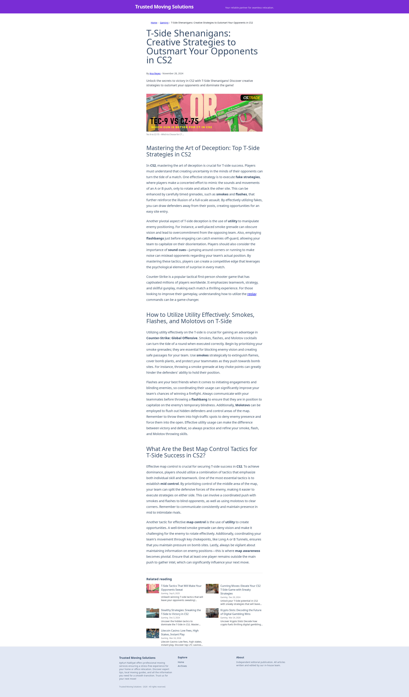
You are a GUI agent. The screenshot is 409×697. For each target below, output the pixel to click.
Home (154, 22)
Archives (182, 665)
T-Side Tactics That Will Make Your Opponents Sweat (181, 587)
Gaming (164, 22)
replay (251, 294)
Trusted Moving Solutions (164, 6)
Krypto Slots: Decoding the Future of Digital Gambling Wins (240, 612)
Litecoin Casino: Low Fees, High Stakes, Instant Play (180, 632)
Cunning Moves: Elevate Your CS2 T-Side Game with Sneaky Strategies (240, 589)
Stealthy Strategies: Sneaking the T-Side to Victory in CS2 (181, 612)
